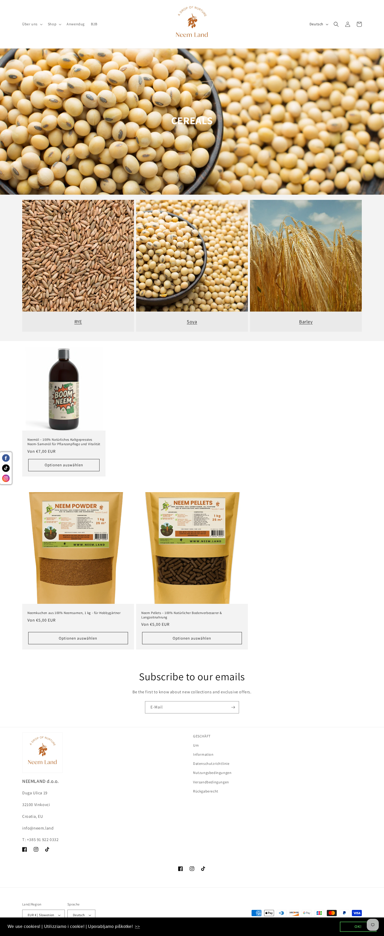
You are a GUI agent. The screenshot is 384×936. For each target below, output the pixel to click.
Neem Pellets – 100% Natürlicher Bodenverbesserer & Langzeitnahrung (181, 615)
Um (196, 745)
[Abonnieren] (233, 707)
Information (203, 754)
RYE (78, 322)
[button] (32, 24)
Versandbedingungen (211, 782)
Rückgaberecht (205, 791)
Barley (306, 322)
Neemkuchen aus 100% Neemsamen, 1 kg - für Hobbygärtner (73, 613)
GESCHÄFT (202, 736)
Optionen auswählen (64, 464)
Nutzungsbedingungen (212, 772)
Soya (192, 322)
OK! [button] (358, 927)
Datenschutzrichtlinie (211, 763)
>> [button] (137, 926)
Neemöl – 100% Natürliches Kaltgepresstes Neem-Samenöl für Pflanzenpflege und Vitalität (63, 442)
